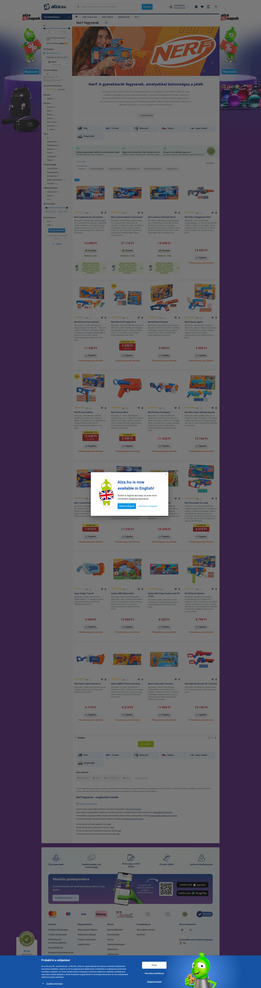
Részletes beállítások (154, 973)
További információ (54, 984)
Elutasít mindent (154, 982)
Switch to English (126, 506)
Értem (154, 965)
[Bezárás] (165, 474)
